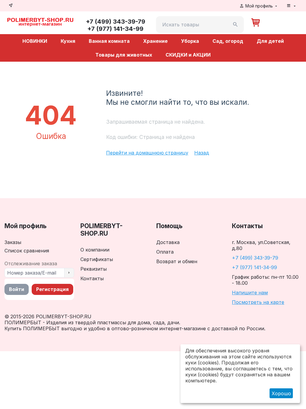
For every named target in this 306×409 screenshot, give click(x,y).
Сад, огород (227, 41)
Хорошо (281, 393)
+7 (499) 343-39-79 (255, 258)
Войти (16, 289)
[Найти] (235, 24)
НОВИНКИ (34, 41)
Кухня (68, 41)
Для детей (270, 41)
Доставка (168, 242)
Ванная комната (109, 41)
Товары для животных (123, 55)
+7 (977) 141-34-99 (254, 267)
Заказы (12, 242)
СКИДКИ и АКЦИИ (188, 55)
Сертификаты (96, 259)
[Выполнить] (69, 272)
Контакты (92, 278)
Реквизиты (93, 269)
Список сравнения (26, 251)
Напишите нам (250, 293)
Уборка (190, 41)
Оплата (165, 252)
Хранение (155, 41)
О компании (94, 250)
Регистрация (52, 289)
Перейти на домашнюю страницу (147, 153)
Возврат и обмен (176, 261)
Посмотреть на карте (258, 302)
